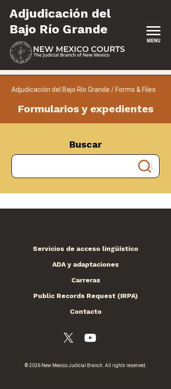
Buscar (85, 144)
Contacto (86, 311)
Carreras (85, 280)
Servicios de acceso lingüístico (85, 248)
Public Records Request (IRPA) (85, 295)
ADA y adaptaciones (85, 264)
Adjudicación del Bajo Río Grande (60, 89)
